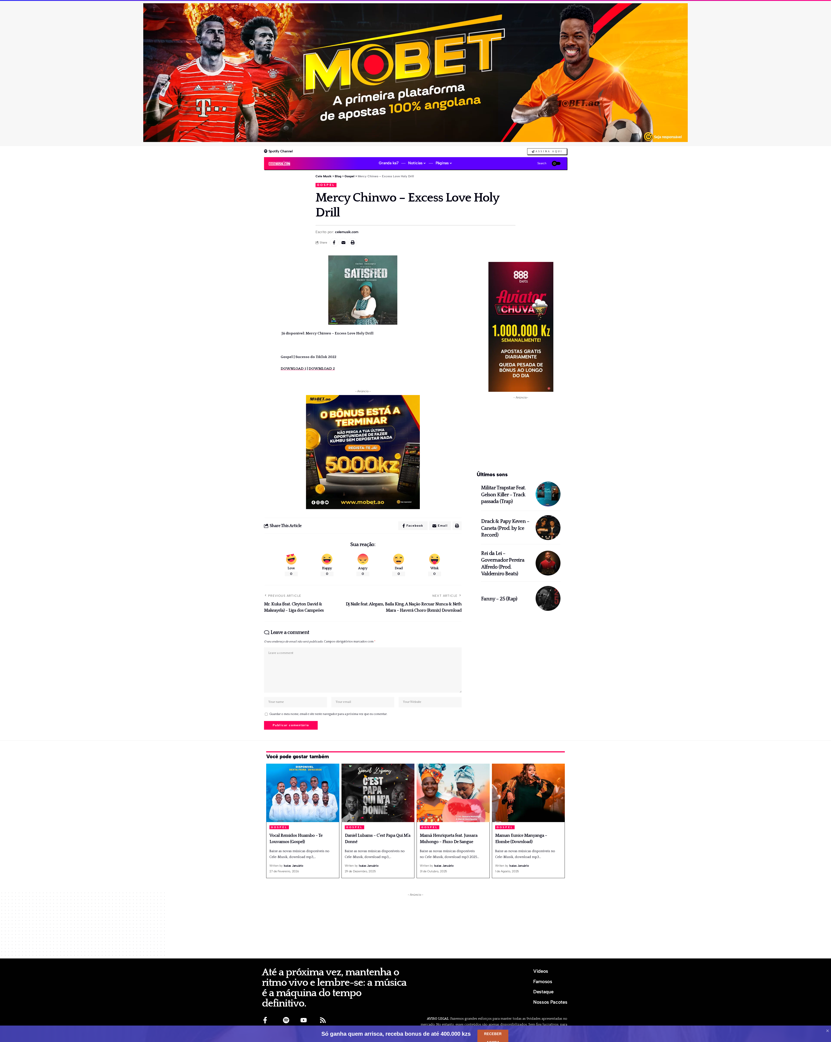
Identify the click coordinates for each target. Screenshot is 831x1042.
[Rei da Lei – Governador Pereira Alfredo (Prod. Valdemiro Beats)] (548, 563)
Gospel (326, 185)
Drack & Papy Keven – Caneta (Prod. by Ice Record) (505, 528)
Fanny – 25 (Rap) (499, 599)
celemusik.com (346, 232)
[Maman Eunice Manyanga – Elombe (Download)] (528, 793)
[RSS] (323, 1020)
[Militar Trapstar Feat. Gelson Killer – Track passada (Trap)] (548, 494)
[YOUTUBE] (303, 1020)
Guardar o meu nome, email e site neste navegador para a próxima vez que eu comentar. (328, 714)
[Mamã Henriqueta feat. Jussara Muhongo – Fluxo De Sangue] (453, 793)
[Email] (343, 242)
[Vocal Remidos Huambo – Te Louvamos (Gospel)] (302, 793)
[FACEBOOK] (265, 1020)
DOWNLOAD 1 (293, 369)
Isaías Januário (293, 866)
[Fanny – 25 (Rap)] (548, 598)
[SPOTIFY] (286, 1020)
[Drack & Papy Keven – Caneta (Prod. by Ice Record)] (548, 527)
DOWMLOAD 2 (322, 369)
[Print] (352, 242)
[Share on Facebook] (334, 242)
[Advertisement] (520, 434)
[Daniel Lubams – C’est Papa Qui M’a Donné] (378, 793)
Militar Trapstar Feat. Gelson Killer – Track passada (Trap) (503, 494)
